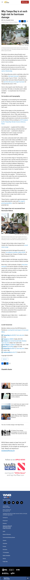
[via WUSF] (9, 335)
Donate (25, 2)
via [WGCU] (9, 344)
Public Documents (7, 528)
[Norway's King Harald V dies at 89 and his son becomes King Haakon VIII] (5, 386)
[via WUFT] (9, 348)
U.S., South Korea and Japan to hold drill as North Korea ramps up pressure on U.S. (19, 405)
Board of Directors (7, 534)
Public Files (5, 561)
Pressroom (5, 520)
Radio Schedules (6, 555)
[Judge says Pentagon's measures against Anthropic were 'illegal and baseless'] (5, 417)
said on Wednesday (6, 71)
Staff (4, 531)
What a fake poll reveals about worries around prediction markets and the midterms (19, 395)
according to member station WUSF (15, 252)
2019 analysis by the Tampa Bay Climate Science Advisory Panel (14, 121)
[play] (2, 578)
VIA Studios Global (7, 527)
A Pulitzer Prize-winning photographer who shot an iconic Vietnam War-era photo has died (19, 432)
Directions (5, 549)
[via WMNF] (8, 339)
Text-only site (20, 335)
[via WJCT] (10, 352)
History (4, 558)
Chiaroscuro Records (7, 526)
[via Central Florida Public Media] (14, 341)
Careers (4, 540)
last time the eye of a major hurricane (14, 82)
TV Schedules (6, 552)
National (5, 359)
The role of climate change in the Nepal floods (12, 424)
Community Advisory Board (9, 537)
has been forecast (13, 76)
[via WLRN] (8, 346)
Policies (4, 546)
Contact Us (5, 517)
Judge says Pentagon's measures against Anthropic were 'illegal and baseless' (19, 416)
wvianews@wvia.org (8, 450)
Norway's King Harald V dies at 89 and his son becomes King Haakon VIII (19, 385)
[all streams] (28, 578)
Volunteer (5, 543)
